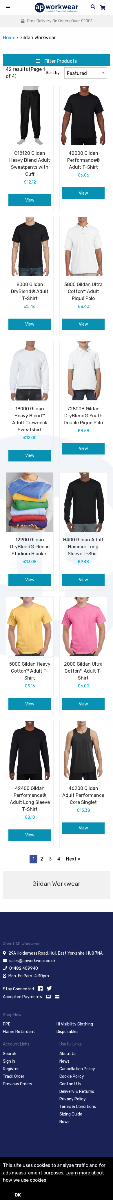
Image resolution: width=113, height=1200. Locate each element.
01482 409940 (23, 968)
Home (9, 37)
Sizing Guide (70, 1114)
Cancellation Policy (77, 1068)
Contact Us (70, 1084)
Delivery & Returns (76, 1091)
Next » (73, 859)
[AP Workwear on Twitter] (49, 988)
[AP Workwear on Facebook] (40, 988)
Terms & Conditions (77, 1106)
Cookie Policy (71, 1076)
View (29, 200)
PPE (6, 1024)
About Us (67, 1053)
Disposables (68, 1031)
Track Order (13, 1076)
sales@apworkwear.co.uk (32, 960)
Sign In (9, 1061)
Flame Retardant (19, 1031)
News (64, 1061)
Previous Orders (17, 1084)
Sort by (53, 72)
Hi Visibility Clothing (75, 1024)
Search (9, 1053)
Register (11, 1068)
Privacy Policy (72, 1099)
